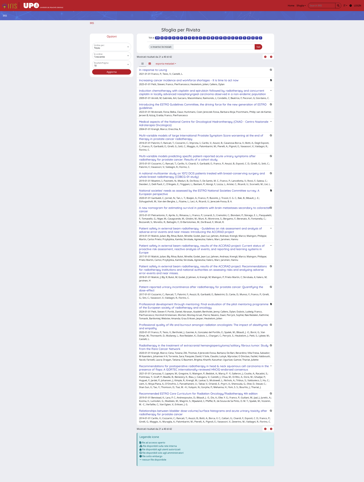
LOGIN (357, 5)
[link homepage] (10, 5)
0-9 (157, 38)
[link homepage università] (43, 5)
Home (291, 5)
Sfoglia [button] (300, 5)
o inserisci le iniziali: (161, 46)
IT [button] (345, 5)
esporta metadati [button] (165, 63)
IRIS (92, 23)
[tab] (142, 64)
